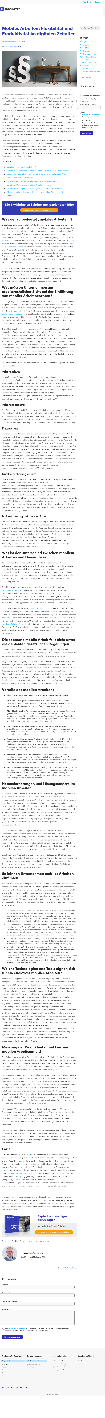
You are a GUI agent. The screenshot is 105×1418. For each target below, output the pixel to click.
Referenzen (5, 1370)
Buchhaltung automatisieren (90, 72)
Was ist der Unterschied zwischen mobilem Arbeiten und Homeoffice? (36, 174)
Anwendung (85, 45)
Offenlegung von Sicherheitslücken (63, 1370)
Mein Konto (87, 2)
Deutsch (98, 2)
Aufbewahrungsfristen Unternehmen (88, 58)
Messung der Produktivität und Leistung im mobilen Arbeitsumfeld (35, 192)
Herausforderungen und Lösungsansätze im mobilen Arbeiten (33, 181)
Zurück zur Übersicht (90, 28)
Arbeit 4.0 (29, 1155)
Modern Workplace (11, 624)
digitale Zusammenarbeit (12, 314)
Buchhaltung (85, 68)
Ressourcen (5, 1373)
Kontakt (80, 1361)
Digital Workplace (15, 46)
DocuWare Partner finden (35, 1364)
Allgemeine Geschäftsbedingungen (63, 1367)
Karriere (4, 1376)
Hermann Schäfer (10, 42)
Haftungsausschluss (58, 1361)
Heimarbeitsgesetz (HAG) (12, 590)
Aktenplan (84, 42)
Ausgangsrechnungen (89, 62)
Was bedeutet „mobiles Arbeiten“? (21, 167)
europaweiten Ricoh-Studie (18, 1173)
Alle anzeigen (88, 78)
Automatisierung (87, 65)
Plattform (5, 1367)
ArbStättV (6, 240)
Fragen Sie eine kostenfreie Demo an (13, 1361)
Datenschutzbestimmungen (16, 1329)
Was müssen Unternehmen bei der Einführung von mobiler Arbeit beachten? (39, 171)
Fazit (9, 196)
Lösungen (5, 1364)
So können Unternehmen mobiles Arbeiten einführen (29, 185)
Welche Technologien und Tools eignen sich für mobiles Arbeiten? (35, 188)
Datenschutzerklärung (59, 1364)
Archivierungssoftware (89, 54)
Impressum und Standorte (85, 1364)
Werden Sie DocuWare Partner (36, 1361)
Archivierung (86, 51)
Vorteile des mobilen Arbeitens (20, 178)
